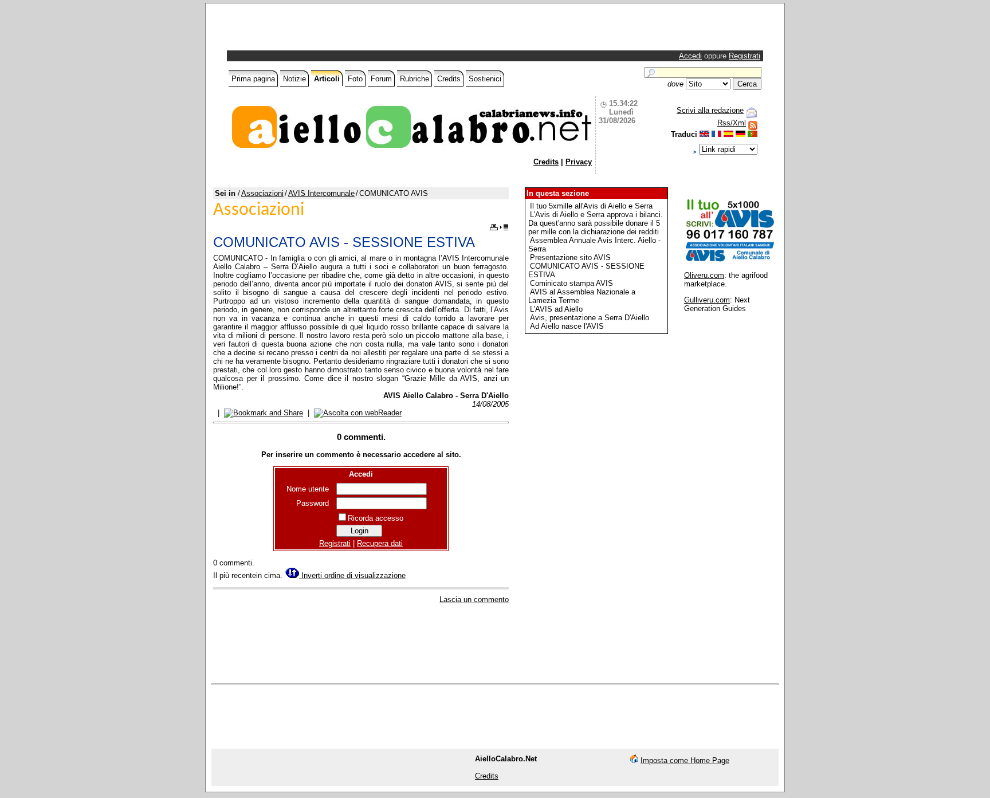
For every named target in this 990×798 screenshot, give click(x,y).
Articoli (327, 78)
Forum (381, 78)
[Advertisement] (363, 30)
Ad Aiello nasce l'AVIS (567, 326)
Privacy (578, 162)
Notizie (294, 78)
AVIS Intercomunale (321, 193)
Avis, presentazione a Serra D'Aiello (589, 317)
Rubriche (414, 78)
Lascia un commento (474, 599)
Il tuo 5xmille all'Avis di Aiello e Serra (591, 206)
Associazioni (262, 193)
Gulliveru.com (707, 300)
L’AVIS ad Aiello (556, 309)
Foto (355, 78)
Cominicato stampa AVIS (571, 283)
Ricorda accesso (375, 518)
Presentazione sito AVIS (570, 257)
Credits (449, 78)
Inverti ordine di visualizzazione (352, 575)
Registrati (744, 56)
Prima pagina (253, 78)
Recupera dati (380, 543)
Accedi (690, 56)
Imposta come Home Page (685, 760)
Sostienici (485, 78)
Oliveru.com (704, 275)
